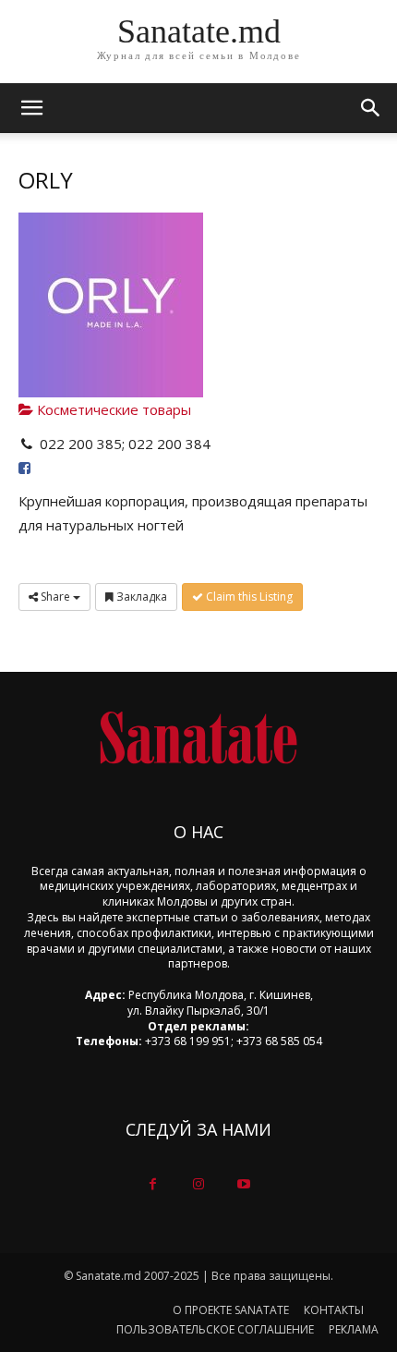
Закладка (140, 596)
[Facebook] (153, 1184)
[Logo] (198, 738)
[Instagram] (198, 1184)
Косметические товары (112, 409)
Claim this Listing (248, 596)
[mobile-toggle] (31, 108)
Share (55, 596)
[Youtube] (244, 1184)
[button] (371, 108)
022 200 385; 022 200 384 (125, 443)
